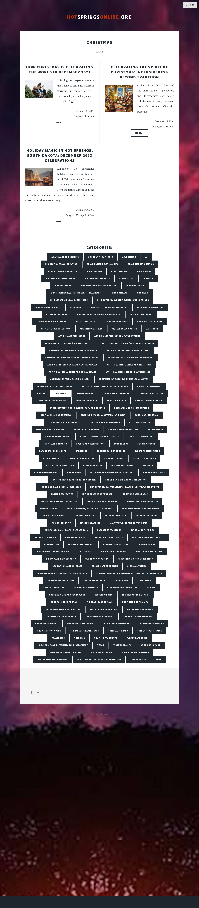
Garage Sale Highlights (52, 451)
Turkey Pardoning (137, 638)
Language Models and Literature (141, 508)
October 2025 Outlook (115, 544)
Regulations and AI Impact (67, 566)
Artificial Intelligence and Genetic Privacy (72, 365)
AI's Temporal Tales (91, 329)
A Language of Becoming (65, 257)
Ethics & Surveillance (141, 436)
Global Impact (51, 458)
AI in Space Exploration (150, 307)
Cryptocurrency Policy (148, 400)
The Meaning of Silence (140, 609)
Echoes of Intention (146, 415)
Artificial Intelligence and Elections (128, 350)
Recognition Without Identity (135, 559)
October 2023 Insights (81, 544)
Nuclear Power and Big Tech (148, 537)
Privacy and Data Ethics (149, 551)
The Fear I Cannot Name (99, 602)
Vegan (100, 645)
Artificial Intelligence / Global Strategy (68, 343)
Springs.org (99, 17)
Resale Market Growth (105, 566)
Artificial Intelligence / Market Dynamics (73, 350)
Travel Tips (58, 638)
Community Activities (151, 393)
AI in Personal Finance (48, 307)
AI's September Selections (56, 329)
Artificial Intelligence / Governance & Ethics (128, 343)
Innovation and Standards (102, 501)
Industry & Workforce (135, 494)
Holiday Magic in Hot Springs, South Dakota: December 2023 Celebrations (59, 155)
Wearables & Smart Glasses (65, 652)
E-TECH (96, 714)
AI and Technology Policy (62, 271)
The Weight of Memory (151, 623)
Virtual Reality (122, 645)
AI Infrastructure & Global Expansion (99, 314)
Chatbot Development (149, 386)
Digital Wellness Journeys (56, 415)
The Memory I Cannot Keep (61, 616)
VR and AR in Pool (150, 645)
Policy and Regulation (113, 551)
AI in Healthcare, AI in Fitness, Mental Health (76, 293)
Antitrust (152, 329)
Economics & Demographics (64, 422)
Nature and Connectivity (109, 537)
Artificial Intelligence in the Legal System (124, 379)
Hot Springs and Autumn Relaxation (125, 480)
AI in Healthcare (135, 285)
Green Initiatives (113, 458)
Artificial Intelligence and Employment (131, 357)
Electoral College (139, 422)
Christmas (61, 393)
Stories (151, 587)
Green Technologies (144, 458)
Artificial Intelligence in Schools (70, 379)
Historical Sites (92, 465)
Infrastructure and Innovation (59, 501)
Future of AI (121, 444)
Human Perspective (62, 494)
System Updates (104, 595)
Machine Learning (90, 523)
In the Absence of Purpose (97, 494)
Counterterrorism (87, 400)
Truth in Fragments (105, 638)
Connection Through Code (52, 400)
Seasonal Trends (137, 566)
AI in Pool (75, 307)
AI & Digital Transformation (61, 264)
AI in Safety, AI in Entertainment (109, 307)
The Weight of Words (49, 631)
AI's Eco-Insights (85, 321)
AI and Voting (94, 271)
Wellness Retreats (101, 652)
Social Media (144, 580)
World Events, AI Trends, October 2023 (99, 659)
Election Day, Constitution (104, 422)
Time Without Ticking (149, 631)
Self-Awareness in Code (60, 580)
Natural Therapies (45, 537)
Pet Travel (85, 551)
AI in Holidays (119, 293)
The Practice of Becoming (137, 616)
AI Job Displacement (141, 314)
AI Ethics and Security (97, 278)
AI (146, 257)
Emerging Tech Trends (86, 429)
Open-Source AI (146, 544)
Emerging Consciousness (50, 429)
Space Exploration (53, 587)
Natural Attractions (109, 530)
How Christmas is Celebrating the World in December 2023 (59, 69)
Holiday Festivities (122, 465)
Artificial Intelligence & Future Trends (117, 336)
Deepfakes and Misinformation (131, 408)
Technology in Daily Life (136, 595)
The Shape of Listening (80, 623)
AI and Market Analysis (141, 264)
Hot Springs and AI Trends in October (74, 480)
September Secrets (94, 580)
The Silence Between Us (116, 623)
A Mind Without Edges (100, 257)
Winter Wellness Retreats (53, 659)
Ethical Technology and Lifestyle (99, 436)
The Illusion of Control (104, 609)
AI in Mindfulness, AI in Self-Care (69, 300)
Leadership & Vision (53, 515)
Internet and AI (48, 508)
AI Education (144, 271)
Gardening (82, 451)
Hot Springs (74, 472)
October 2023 (51, 544)
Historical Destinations (60, 465)
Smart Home (121, 580)
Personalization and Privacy (53, 551)
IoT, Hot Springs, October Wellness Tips (90, 508)
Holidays (148, 465)
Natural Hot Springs (142, 530)
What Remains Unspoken (135, 652)
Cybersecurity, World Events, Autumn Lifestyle (77, 408)
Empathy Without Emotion (123, 429)
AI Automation (119, 271)
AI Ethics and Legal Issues (60, 278)
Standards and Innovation (122, 587)
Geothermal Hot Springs (111, 451)
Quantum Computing (97, 559)
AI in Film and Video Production (99, 285)
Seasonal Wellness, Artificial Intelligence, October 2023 (129, 573)
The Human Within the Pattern (63, 609)
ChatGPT (40, 393)
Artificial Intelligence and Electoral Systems (72, 357)
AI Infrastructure (56, 314)
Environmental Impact (58, 436)
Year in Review (138, 659)
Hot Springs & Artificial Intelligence (112, 472)
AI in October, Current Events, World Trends (123, 300)
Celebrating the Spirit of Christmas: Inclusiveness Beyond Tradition (139, 72)
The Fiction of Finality (135, 602)
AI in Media (143, 293)
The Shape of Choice (46, 623)
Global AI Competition (147, 451)
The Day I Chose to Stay (64, 602)
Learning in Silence (85, 515)
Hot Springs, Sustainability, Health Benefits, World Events (124, 487)
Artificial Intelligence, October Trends (105, 386)
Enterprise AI (155, 429)
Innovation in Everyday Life (142, 501)
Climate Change (84, 393)
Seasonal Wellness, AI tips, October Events (62, 573)
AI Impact (148, 278)
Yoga (158, 659)
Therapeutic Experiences (84, 631)
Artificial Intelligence (71, 336)
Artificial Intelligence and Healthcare (129, 365)
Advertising (129, 257)
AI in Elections (63, 285)
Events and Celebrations (90, 444)
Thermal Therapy (118, 631)
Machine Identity (61, 523)
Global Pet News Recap (82, 458)
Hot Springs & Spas (154, 472)
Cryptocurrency (116, 400)
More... (60, 122)
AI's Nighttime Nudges (150, 321)
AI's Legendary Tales (116, 321)
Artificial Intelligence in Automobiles (128, 372)
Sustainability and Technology (67, 595)
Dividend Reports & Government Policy (103, 415)
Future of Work (146, 444)
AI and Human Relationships (102, 264)
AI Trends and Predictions (51, 321)
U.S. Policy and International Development (63, 645)
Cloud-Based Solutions (116, 393)
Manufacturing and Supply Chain (128, 523)
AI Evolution (126, 278)
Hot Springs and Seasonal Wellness (60, 487)
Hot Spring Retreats (46, 472)
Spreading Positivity (86, 587)
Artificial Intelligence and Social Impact (72, 372)
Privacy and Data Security (61, 559)
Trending (79, 638)
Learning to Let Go (116, 515)
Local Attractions (146, 515)
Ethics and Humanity (55, 444)
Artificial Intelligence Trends (54, 386)
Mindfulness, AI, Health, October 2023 (66, 530)
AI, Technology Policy (124, 329)
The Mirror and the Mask (99, 616)
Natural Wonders (75, 537)
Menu (192, 5)
